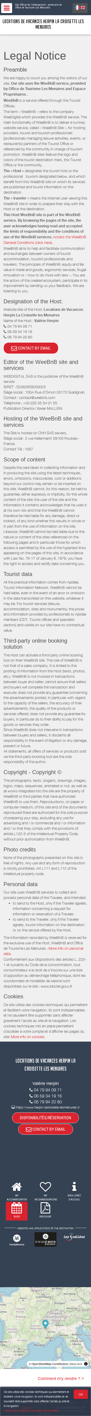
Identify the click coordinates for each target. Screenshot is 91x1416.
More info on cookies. (28, 1037)
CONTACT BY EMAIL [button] (34, 348)
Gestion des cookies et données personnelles (31, 1410)
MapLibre (76, 1364)
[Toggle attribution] (86, 1364)
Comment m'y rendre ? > (61, 1378)
